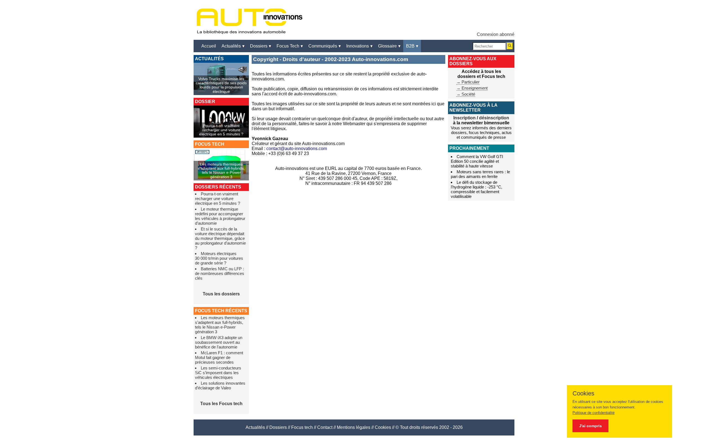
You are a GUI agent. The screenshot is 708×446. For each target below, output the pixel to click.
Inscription (464, 118)
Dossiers (278, 427)
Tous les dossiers (221, 294)
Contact (324, 427)
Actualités (255, 427)
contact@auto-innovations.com (296, 148)
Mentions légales (353, 427)
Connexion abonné (495, 34)
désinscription (494, 118)
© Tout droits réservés (416, 427)
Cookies (383, 427)
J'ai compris (590, 426)
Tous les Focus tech (221, 403)
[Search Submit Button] (509, 46)
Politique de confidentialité (593, 413)
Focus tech (302, 427)
